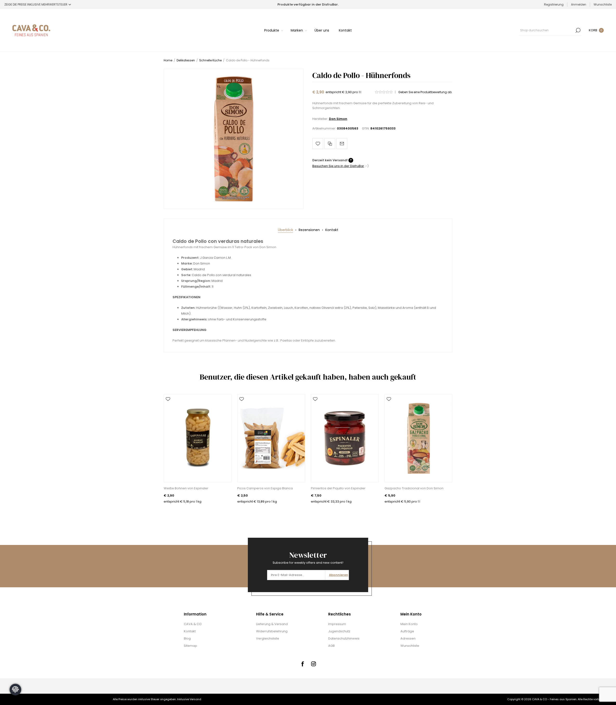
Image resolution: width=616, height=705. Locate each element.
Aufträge (407, 631)
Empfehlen (341, 143)
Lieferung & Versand (272, 624)
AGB (331, 645)
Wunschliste (409, 645)
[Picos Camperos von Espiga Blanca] (271, 438)
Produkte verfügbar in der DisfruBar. (308, 4)
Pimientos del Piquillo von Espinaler (338, 488)
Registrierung (554, 4)
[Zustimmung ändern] (15, 689)
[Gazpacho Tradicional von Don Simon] (418, 438)
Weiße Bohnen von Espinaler (186, 488)
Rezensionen (309, 229)
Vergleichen (329, 143)
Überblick (285, 229)
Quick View (168, 406)
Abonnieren (338, 575)
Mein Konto (409, 624)
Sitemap (190, 645)
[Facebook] (302, 664)
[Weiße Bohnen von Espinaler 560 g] (197, 438)
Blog (187, 638)
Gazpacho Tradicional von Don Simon (414, 488)
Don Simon (338, 118)
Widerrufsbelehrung (272, 631)
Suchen (578, 30)
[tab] (285, 230)
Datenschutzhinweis (343, 638)
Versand (195, 699)
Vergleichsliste (267, 638)
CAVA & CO (193, 624)
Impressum (337, 624)
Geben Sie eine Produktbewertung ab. (425, 92)
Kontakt (331, 229)
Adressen (408, 638)
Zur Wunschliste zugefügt (317, 143)
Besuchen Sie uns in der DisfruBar (338, 166)
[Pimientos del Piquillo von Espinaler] (345, 438)
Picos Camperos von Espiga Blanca (265, 488)
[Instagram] (313, 664)
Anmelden (578, 4)
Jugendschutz (339, 631)
